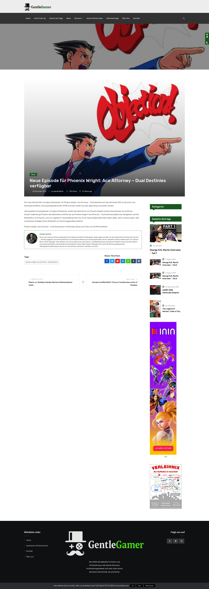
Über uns (126, 18)
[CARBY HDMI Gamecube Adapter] (155, 290)
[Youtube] (117, 261)
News (69, 18)
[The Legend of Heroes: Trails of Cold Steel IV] (155, 309)
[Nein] (206, 586)
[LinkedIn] (123, 261)
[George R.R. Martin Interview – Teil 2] (155, 262)
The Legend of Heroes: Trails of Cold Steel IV (171, 311)
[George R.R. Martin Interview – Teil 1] (166, 233)
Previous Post (37, 279)
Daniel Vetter (59, 191)
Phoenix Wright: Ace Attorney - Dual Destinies (41, 262)
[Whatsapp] (128, 261)
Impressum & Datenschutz (37, 546)
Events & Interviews (95, 18)
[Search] (184, 18)
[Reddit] (139, 261)
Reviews (78, 18)
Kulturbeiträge (113, 18)
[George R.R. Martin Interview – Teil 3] (155, 276)
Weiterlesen (150, 585)
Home (28, 18)
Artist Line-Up (40, 18)
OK (133, 585)
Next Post (130, 279)
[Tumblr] (133, 261)
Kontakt (136, 18)
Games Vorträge (56, 18)
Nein (139, 585)
